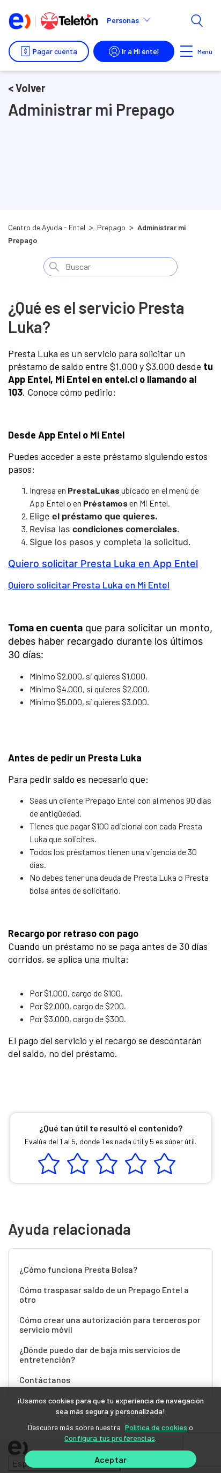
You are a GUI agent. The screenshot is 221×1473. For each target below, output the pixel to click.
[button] (133, 20)
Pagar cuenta (55, 51)
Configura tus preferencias (109, 1437)
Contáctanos (44, 1380)
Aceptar (110, 1459)
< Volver (27, 87)
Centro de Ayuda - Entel (46, 227)
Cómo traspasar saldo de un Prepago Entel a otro (104, 1294)
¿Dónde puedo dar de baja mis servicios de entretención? (100, 1354)
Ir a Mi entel (140, 51)
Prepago (111, 227)
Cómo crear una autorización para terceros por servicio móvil (110, 1324)
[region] (110, 1430)
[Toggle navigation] (187, 51)
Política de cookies (156, 1427)
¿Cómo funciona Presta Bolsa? (78, 1269)
